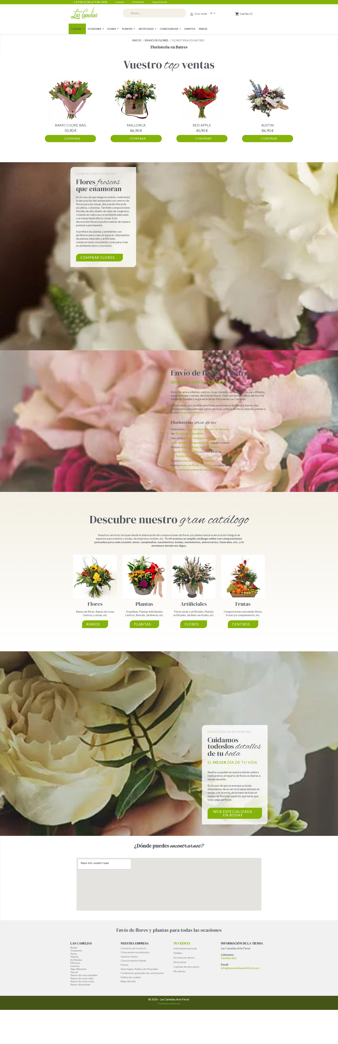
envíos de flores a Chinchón (196, 465)
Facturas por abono (184, 957)
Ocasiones (76, 950)
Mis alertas (179, 971)
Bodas (73, 947)
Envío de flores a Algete (185, 451)
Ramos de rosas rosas (82, 981)
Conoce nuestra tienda (133, 960)
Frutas (243, 604)
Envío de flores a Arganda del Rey (191, 442)
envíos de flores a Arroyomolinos (200, 447)
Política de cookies (131, 977)
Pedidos (177, 952)
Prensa (124, 964)
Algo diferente (78, 968)
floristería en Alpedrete (190, 433)
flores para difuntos (191, 412)
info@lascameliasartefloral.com (240, 968)
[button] (48, 109)
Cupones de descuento (186, 966)
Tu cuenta (181, 943)
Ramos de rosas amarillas (84, 975)
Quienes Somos (129, 956)
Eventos (75, 965)
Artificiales (193, 604)
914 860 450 (228, 958)
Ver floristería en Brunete (186, 456)
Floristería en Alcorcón (169, 1003)
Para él (74, 972)
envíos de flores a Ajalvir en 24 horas (207, 429)
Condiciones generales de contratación (142, 973)
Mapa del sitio (128, 981)
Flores (95, 604)
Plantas (144, 604)
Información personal (185, 948)
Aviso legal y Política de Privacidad (139, 968)
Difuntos (75, 962)
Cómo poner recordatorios (135, 952)
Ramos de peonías (80, 984)
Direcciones (179, 962)
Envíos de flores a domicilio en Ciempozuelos (198, 469)
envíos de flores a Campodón (197, 460)
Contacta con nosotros (133, 948)
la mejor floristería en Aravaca (201, 438)
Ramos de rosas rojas (81, 978)
